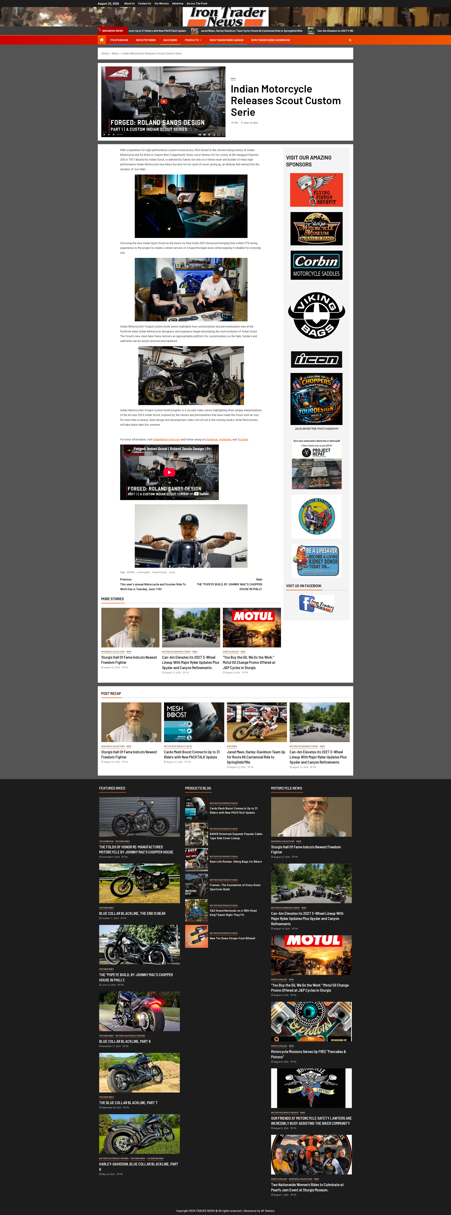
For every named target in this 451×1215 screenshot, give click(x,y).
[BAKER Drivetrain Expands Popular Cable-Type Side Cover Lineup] (196, 834)
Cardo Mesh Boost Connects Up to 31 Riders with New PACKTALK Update (233, 810)
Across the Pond (197, 3)
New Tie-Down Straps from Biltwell (232, 938)
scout (172, 572)
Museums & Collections (113, 652)
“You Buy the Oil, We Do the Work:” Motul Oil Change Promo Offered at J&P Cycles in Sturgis (249, 662)
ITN (236, 123)
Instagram (225, 439)
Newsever (250, 1211)
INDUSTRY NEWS (146, 40)
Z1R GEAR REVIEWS (155, 1158)
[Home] (102, 40)
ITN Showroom (106, 841)
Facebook (211, 439)
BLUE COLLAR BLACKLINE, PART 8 (125, 1041)
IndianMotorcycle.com (166, 439)
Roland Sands (159, 572)
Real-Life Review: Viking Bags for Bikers (236, 861)
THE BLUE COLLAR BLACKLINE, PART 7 (128, 1102)
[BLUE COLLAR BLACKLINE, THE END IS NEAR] (139, 883)
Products (192, 40)
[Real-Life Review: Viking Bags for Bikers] (196, 859)
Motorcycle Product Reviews (130, 1036)
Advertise (177, 3)
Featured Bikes (122, 841)
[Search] (350, 40)
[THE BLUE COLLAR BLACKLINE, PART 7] (139, 1072)
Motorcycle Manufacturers (176, 652)
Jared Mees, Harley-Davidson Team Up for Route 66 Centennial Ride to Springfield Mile (157, 30)
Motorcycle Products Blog (178, 746)
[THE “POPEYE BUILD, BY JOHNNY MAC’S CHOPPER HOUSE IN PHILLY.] (139, 945)
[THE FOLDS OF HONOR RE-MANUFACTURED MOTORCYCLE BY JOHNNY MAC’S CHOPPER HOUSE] (139, 817)
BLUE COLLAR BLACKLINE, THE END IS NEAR (132, 913)
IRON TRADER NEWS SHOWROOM (270, 40)
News (233, 79)
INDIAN (130, 572)
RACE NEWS (170, 40)
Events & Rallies (231, 652)
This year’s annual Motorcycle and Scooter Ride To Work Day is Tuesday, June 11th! (153, 584)
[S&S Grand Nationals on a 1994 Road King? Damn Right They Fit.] (196, 910)
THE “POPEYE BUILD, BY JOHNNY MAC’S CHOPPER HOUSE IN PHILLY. (229, 584)
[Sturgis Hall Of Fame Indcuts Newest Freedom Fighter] (130, 627)
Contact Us (144, 3)
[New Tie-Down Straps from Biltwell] (196, 936)
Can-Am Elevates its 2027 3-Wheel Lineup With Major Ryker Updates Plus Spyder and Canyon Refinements (284, 30)
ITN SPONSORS (119, 40)
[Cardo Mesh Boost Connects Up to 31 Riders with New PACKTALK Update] (194, 722)
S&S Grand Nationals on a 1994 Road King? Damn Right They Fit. (233, 912)
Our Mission (162, 3)
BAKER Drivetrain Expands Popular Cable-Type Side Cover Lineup (236, 836)
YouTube (243, 439)
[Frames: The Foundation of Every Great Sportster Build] (196, 885)
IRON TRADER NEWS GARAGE (226, 40)
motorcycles (143, 572)
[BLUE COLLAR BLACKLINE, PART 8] (139, 1011)
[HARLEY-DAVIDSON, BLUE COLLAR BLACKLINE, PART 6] (139, 1134)
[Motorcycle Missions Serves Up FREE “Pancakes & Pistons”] (311, 1021)
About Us (129, 3)
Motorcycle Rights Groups (284, 1113)
